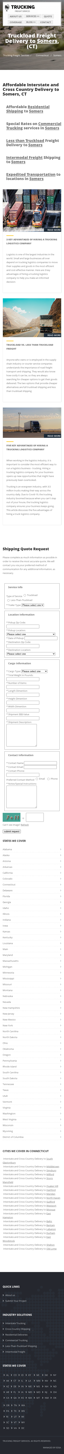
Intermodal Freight (15, 1351)
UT (15, 1416)
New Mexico (9, 1019)
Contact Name (15, 763)
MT (38, 1397)
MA (30, 1397)
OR (7, 1405)
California (8, 872)
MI (37, 1375)
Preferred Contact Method (20, 779)
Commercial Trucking (16, 1340)
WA (23, 1405)
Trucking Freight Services (16, 55)
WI (22, 1416)
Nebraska (8, 996)
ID (22, 1375)
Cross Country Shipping (17, 1329)
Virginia (6, 1107)
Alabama (7, 849)
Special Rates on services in (33, 125)
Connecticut (42, 55)
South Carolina (10, 1072)
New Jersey (8, 1013)
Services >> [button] (32, 16)
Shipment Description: (19, 722)
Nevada (7, 1002)
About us (10, 1295)
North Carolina (10, 1031)
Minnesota (8, 972)
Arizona (7, 861)
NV (46, 1380)
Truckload (32, 595)
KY (29, 1375)
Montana (7, 990)
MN (38, 1380)
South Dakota (10, 1078)
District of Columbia (13, 1137)
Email (42, 778)
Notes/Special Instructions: (21, 783)
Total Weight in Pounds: (19, 675)
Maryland (8, 955)
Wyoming (8, 1131)
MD (30, 1392)
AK (7, 1380)
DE (15, 1386)
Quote (48, 16)
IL (22, 1380)
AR (7, 1392)
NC (54, 1380)
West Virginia (9, 1119)
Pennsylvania (10, 1060)
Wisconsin (8, 1125)
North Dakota (10, 1037)
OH (55, 1392)
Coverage (16, 22)
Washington (9, 1113)
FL (15, 1392)
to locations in (33, 176)
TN (15, 1405)
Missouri (7, 984)
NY (54, 1375)
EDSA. (58, 1447)
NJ (46, 1392)
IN (22, 1386)
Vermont (7, 1101)
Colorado (7, 878)
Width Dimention (16, 706)
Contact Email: (15, 767)
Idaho (6, 908)
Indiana (7, 919)
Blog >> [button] (31, 22)
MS (38, 1386)
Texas (6, 1090)
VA (15, 1428)
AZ (7, 1386)
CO (15, 1375)
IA (22, 1392)
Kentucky (8, 937)
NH (46, 1386)
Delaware (7, 890)
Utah (5, 1095)
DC (22, 1428)
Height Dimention (16, 698)
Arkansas (7, 867)
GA (15, 1397)
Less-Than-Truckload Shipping (21, 1346)
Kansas (6, 931)
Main (5, 949)
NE (46, 1375)
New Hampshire (11, 1007)
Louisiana (8, 943)
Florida (6, 896)
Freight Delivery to (32, 142)
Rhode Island (10, 1066)
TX (15, 1411)
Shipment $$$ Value (17, 714)
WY (23, 1422)
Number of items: (16, 683)
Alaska (6, 855)
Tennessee (8, 1084)
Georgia (7, 902)
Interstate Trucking (15, 1323)
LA (29, 1380)
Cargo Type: (13, 671)
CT (15, 1380)
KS (22, 1397)
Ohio (5, 1043)
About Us (16, 16)
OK (54, 1397)
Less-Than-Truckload (21, 600)
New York (8, 1025)
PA (7, 1411)
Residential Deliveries (16, 1334)
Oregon (7, 1054)
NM (47, 1397)
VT (15, 1422)
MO (38, 1392)
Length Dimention (16, 690)
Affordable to (28, 109)
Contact (45, 22)
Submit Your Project (15, 1300)
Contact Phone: (15, 770)
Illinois (6, 913)
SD (7, 1428)
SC (7, 1422)
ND (55, 1386)
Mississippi (8, 978)
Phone (54, 778)
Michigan (7, 966)
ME (30, 1386)
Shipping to (33, 159)
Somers (57, 55)
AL (7, 1375)
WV (23, 1411)
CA (7, 1397)
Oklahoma (8, 1049)
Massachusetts (10, 960)
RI (7, 1416)
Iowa (5, 925)
